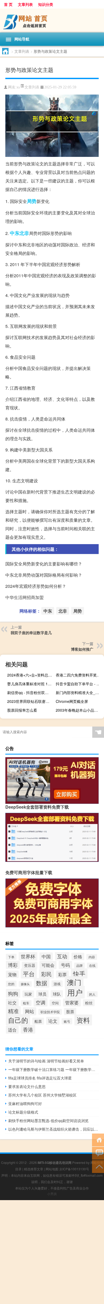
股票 (70, 1011)
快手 (79, 973)
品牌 (79, 965)
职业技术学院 (50, 1012)
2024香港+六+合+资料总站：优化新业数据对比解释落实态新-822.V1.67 (30, 675)
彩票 (62, 974)
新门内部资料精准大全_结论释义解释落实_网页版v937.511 (79, 692)
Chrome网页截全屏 (72, 701)
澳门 (74, 982)
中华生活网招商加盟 (24, 597)
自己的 (18, 1020)
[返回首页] (98, 1140)
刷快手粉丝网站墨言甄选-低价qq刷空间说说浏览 (48, 1120)
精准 (13, 1011)
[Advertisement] (52, 1252)
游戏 (57, 983)
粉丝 (89, 1002)
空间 (55, 1002)
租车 (26, 1003)
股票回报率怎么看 (22, 710)
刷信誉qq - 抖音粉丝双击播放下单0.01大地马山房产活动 (30, 692)
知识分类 (45, 4)
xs (18, 87)
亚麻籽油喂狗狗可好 (25, 1103)
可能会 (48, 965)
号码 (65, 965)
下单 (11, 957)
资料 (83, 1020)
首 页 (8, 4)
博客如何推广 (82, 649)
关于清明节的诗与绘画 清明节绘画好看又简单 (46, 1060)
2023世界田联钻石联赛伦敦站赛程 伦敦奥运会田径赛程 (30, 701)
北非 (24, 233)
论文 (52, 1021)
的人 (92, 994)
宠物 (12, 974)
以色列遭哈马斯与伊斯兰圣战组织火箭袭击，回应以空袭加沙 (53, 1129)
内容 (92, 957)
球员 (42, 994)
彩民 (46, 974)
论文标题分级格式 (23, 1112)
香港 (28, 1029)
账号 (67, 1021)
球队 (57, 994)
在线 (92, 965)
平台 (29, 973)
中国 (46, 956)
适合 (12, 1029)
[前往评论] (98, 1153)
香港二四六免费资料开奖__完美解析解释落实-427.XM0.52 (79, 675)
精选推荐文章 (33, 1169)
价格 (78, 956)
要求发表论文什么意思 (27, 1086)
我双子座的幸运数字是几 (31, 632)
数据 (41, 983)
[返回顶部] (98, 1166)
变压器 (29, 965)
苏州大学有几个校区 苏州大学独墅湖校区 (42, 1095)
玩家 (28, 994)
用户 (75, 992)
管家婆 (72, 1002)
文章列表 (25, 4)
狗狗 (13, 993)
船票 (38, 1021)
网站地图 (52, 1169)
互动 (62, 956)
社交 (12, 1002)
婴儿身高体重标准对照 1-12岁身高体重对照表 (30, 683)
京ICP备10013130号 (74, 1169)
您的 (11, 983)
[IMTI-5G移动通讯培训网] (52, 20)
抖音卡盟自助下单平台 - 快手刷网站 (79, 683)
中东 (14, 233)
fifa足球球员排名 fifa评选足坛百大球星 (40, 1078)
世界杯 (28, 956)
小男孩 (52, 1193)
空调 (40, 1002)
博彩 (13, 964)
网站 (29, 1011)
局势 (32, 201)
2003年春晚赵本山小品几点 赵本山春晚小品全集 (79, 710)
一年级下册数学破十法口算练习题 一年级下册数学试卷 (53, 1069)
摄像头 (25, 984)
